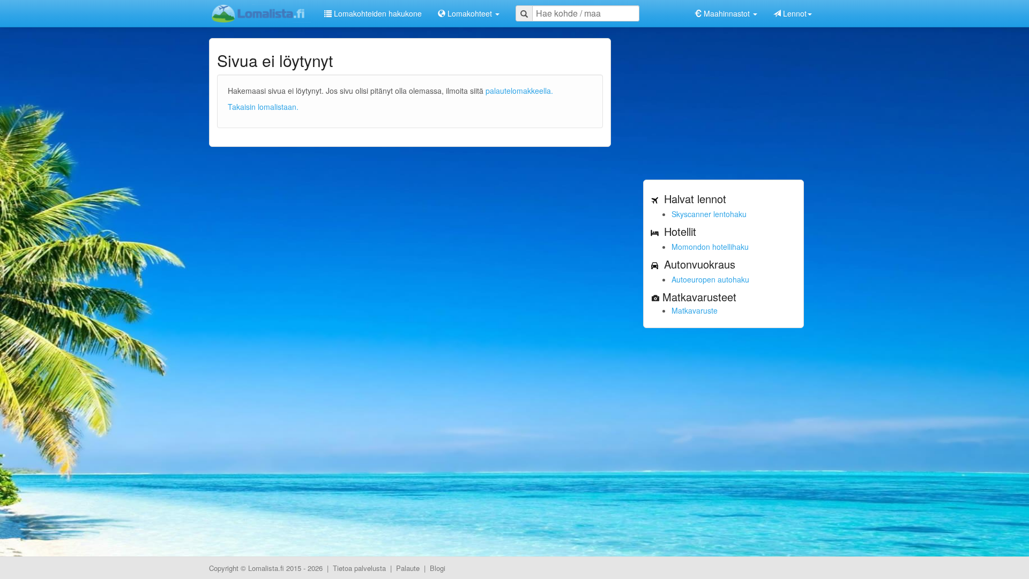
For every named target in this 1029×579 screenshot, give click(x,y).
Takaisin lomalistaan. (263, 106)
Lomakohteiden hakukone (377, 13)
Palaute (408, 568)
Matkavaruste (695, 310)
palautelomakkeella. (519, 90)
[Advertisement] (723, 105)
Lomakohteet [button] (469, 13)
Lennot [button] (794, 13)
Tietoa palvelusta (359, 568)
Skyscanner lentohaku (709, 214)
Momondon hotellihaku (710, 246)
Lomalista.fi (266, 568)
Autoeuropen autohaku (710, 279)
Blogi (437, 568)
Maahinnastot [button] (727, 13)
